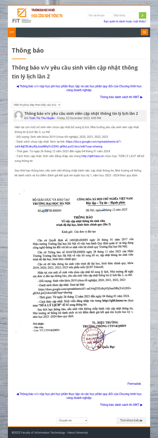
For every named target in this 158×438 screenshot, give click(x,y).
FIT (12, 32)
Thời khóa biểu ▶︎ (131, 420)
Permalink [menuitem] (134, 384)
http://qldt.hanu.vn (93, 156)
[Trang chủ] (38, 16)
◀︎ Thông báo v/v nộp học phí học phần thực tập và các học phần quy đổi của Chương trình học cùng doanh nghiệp (79, 88)
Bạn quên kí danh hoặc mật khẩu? (125, 21)
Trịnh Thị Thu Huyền (42, 118)
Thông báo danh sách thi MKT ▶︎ (121, 97)
